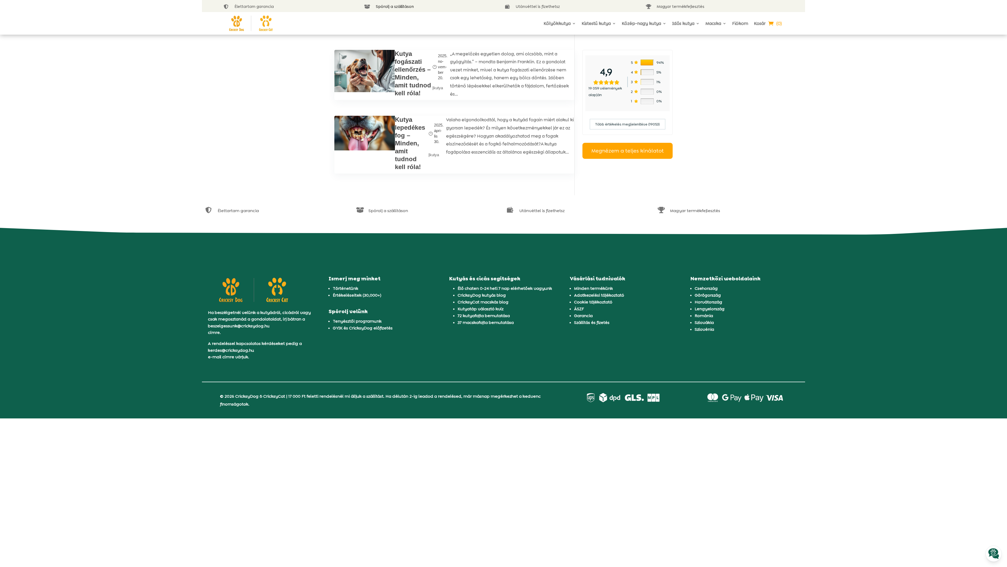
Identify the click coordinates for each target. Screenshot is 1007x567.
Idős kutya (683, 23)
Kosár (759, 23)
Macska (713, 23)
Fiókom (740, 23)
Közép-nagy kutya (641, 23)
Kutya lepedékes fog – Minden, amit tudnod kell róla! (410, 143)
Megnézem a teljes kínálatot (627, 150)
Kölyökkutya (557, 23)
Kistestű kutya (596, 23)
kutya (438, 88)
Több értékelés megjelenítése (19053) (627, 124)
